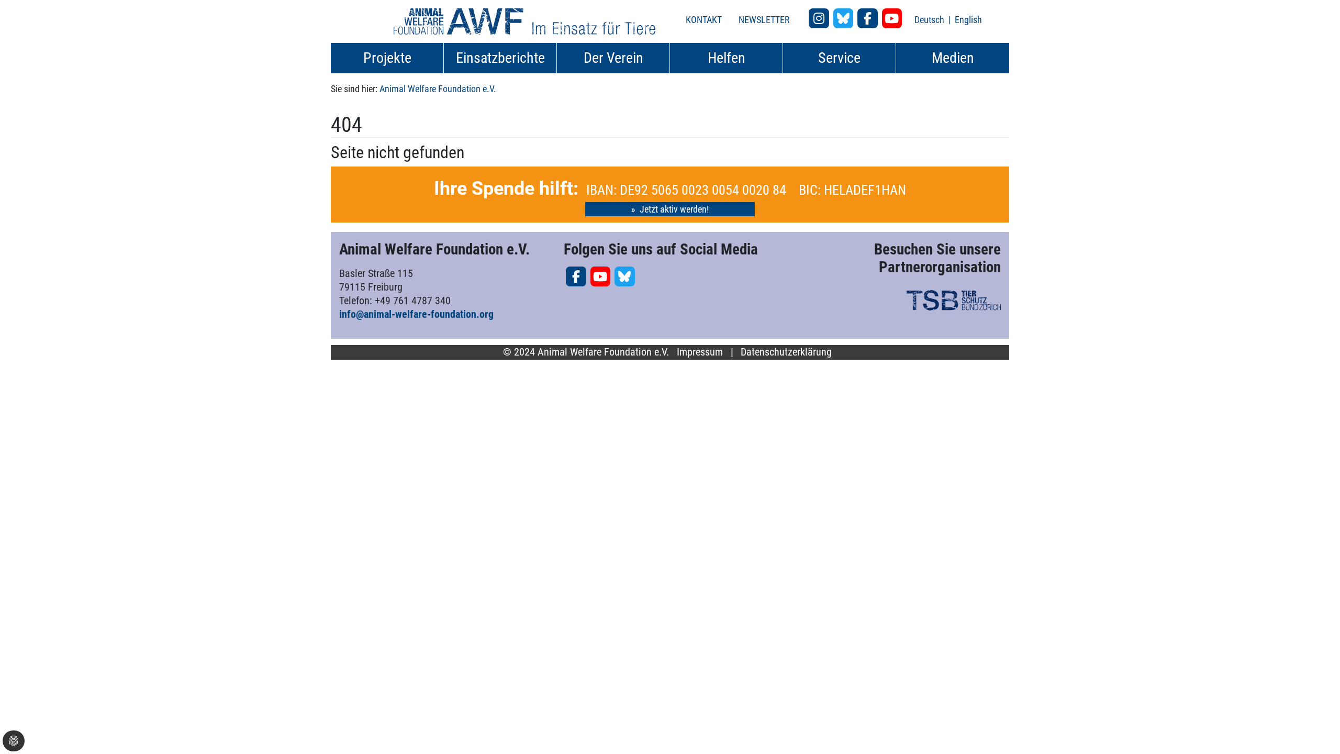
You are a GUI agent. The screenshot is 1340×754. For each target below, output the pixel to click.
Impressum (700, 352)
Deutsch (930, 19)
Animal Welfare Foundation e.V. (437, 88)
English (968, 19)
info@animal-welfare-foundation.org (416, 314)
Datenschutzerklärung (786, 352)
